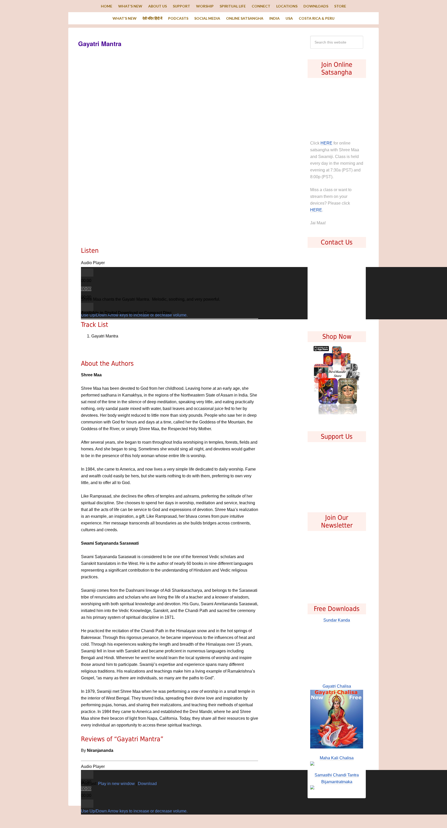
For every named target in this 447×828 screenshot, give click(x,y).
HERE (326, 143)
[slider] (134, 811)
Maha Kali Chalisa (337, 758)
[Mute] (87, 307)
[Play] (87, 272)
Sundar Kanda (336, 620)
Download (147, 783)
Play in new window (116, 783)
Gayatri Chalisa (337, 686)
